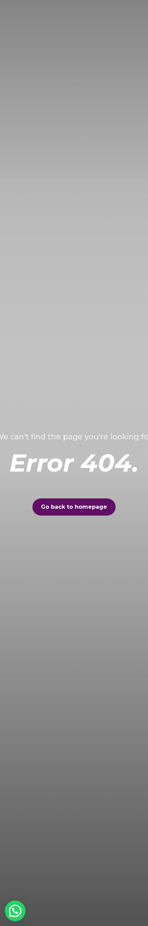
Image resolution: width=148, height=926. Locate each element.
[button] (15, 911)
